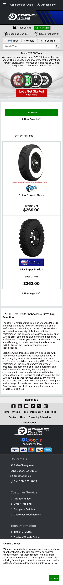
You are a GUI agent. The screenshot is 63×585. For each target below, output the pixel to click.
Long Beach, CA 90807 (24, 470)
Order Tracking (23, 503)
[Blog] (45, 405)
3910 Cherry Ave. (24, 465)
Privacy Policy (22, 498)
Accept (54, 578)
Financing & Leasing (40, 417)
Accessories (30, 422)
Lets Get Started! (31, 92)
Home (6, 411)
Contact (13, 417)
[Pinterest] (32, 405)
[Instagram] (19, 405)
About (23, 417)
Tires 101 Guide (23, 531)
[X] (38, 405)
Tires (25, 411)
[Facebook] (13, 405)
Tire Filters (31, 112)
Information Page (39, 411)
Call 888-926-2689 (25, 481)
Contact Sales (22, 475)
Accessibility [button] (48, 4)
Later (49, 33)
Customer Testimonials (27, 514)
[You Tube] (25, 405)
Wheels (16, 411)
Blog (53, 411)
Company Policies (24, 509)
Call (21, 4)
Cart (18, 33)
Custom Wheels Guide (27, 537)
